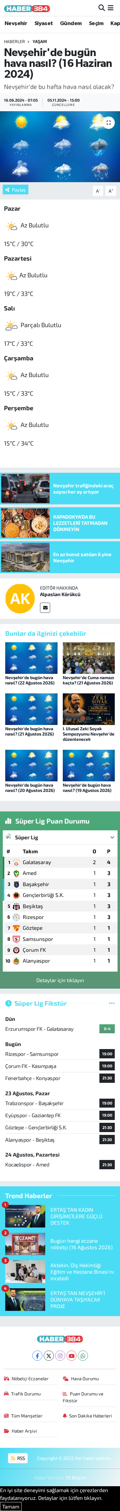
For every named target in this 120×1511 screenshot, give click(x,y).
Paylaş (19, 189)
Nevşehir (16, 23)
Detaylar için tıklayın (60, 980)
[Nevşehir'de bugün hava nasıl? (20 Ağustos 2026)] (31, 765)
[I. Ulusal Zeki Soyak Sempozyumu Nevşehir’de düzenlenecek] (89, 708)
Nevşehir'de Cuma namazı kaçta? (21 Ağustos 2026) (88, 680)
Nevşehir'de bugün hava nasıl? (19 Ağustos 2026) (87, 787)
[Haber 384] (27, 8)
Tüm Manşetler (26, 1415)
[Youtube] (71, 1356)
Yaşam (40, 41)
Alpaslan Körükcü (60, 594)
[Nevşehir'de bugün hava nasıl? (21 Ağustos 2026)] (31, 708)
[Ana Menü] (111, 8)
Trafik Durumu (26, 1393)
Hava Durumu (85, 1378)
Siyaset (43, 23)
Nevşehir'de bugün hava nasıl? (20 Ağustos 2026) (30, 787)
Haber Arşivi (24, 1431)
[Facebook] (37, 1356)
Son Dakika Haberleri (90, 1415)
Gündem (71, 23)
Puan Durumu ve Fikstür (83, 1397)
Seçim (96, 23)
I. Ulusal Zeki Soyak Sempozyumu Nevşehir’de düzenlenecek (88, 734)
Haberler (14, 41)
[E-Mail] (45, 608)
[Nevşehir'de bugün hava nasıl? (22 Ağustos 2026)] (31, 657)
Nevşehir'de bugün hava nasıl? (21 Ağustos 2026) (29, 731)
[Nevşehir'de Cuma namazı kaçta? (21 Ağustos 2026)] (89, 657)
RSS (20, 1458)
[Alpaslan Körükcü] (20, 598)
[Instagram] (60, 1356)
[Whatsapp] (83, 1356)
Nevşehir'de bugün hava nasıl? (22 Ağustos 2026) (29, 680)
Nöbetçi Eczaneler (30, 1378)
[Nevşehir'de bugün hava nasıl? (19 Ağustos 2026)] (89, 765)
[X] (49, 1356)
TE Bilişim (76, 1477)
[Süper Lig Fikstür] (112, 1003)
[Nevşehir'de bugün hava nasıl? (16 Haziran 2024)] (60, 146)
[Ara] (101, 8)
